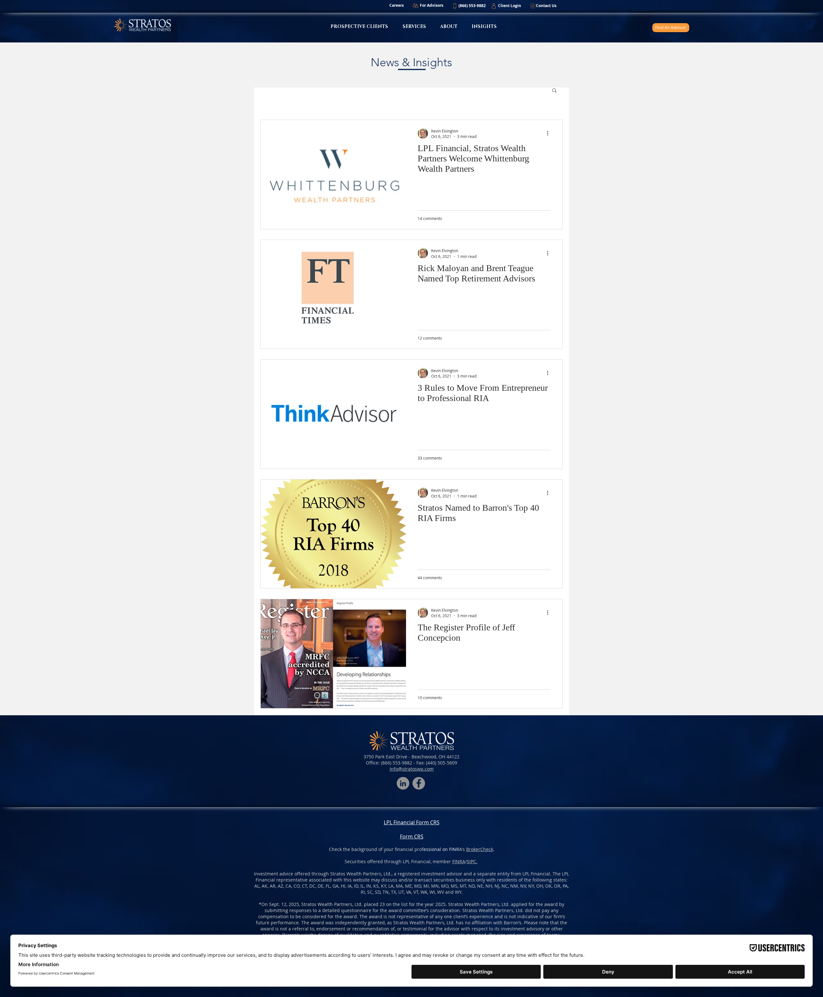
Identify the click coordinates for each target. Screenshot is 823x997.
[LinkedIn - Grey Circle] (403, 783)
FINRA (458, 861)
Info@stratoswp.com (412, 769)
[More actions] (550, 133)
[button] (472, 5)
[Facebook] (418, 783)
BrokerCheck (479, 849)
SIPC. (472, 861)
